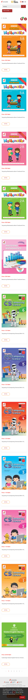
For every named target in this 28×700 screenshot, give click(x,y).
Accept (22, 697)
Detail (5, 69)
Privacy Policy (19, 694)
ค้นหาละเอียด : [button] (6, 10)
